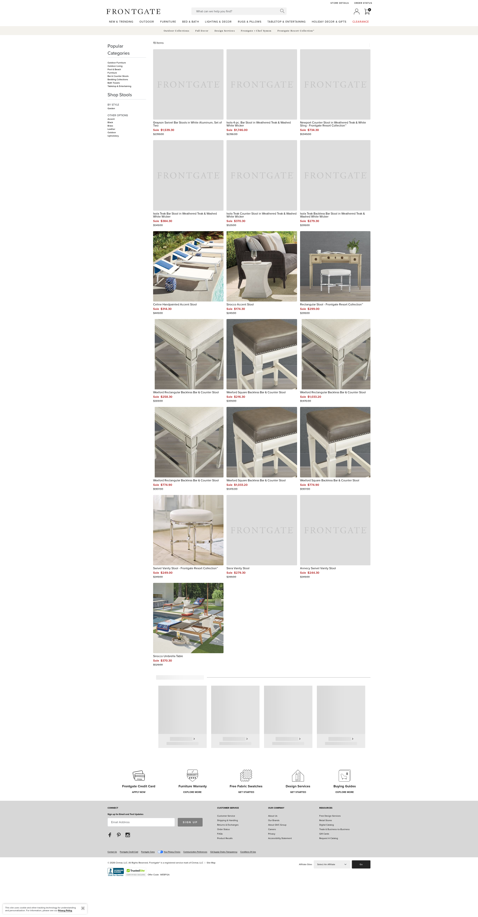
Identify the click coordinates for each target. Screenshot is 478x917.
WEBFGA (165, 874)
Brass (110, 125)
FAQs (220, 833)
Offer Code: (154, 874)
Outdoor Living (115, 66)
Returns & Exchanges (228, 825)
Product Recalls (225, 838)
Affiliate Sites (305, 864)
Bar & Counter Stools (118, 76)
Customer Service (228, 808)
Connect (113, 808)
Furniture (112, 72)
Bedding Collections (118, 79)
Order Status (363, 3)
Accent (111, 119)
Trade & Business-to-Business (334, 829)
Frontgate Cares (148, 851)
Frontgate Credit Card (129, 851)
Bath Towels (114, 83)
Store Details (339, 3)
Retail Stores (325, 820)
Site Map (211, 862)
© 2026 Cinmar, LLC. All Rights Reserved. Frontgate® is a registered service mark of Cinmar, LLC (155, 862)
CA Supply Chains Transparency (223, 851)
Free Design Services (330, 816)
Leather (111, 129)
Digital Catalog (326, 825)
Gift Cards (324, 833)
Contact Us (112, 851)
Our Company (276, 808)
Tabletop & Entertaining (119, 86)
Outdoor (112, 132)
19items (158, 43)
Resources (325, 808)
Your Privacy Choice (172, 851)
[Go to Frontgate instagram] (127, 834)
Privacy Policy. (65, 910)
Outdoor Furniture (117, 62)
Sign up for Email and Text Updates (125, 814)
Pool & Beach (114, 69)
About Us (272, 816)
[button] (133, 11)
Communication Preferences (195, 851)
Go (361, 864)
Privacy (271, 833)
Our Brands (274, 820)
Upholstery (113, 136)
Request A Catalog (328, 838)
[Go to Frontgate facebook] (110, 834)
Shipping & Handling (227, 820)
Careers (272, 829)
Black (110, 122)
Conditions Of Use (248, 851)
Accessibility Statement (280, 838)
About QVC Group (277, 825)
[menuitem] (121, 21)
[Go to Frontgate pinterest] (119, 834)
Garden (111, 108)
